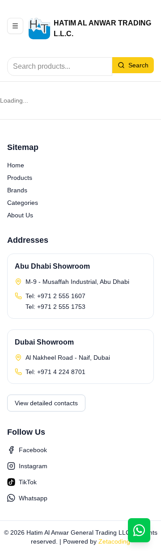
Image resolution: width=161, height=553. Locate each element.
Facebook (33, 449)
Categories (22, 202)
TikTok (28, 482)
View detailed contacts (46, 403)
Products (19, 177)
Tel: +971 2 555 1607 (55, 295)
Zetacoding (114, 541)
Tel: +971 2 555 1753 (55, 306)
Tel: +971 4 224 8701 (55, 371)
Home (15, 165)
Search (138, 65)
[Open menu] (15, 26)
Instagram (33, 466)
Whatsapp (33, 498)
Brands (17, 190)
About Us (20, 215)
